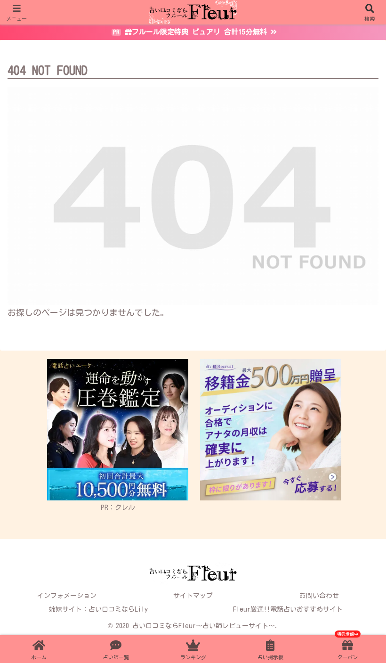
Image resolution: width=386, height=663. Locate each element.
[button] (356, 557)
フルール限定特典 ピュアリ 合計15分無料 (199, 31)
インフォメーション (66, 595)
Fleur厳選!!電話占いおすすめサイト (288, 609)
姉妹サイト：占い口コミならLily (98, 609)
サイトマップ (193, 595)
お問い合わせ (319, 595)
